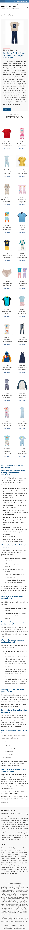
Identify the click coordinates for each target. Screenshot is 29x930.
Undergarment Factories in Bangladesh (7, 285)
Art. (7, 141)
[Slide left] (25, 32)
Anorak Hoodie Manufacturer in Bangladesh (7, 369)
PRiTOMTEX (9, 6)
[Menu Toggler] (2, 1)
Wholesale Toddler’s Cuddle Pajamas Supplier (22, 453)
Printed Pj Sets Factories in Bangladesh (7, 425)
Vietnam (14, 873)
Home (2, 14)
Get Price (7, 149)
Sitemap (23, 927)
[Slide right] (4, 32)
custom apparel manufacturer (10, 816)
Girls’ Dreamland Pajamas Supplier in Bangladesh (22, 145)
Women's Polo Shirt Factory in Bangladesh (22, 173)
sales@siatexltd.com (21, 1)
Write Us (7, 109)
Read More (4, 802)
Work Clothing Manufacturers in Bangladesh (22, 369)
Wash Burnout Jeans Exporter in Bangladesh (22, 341)
